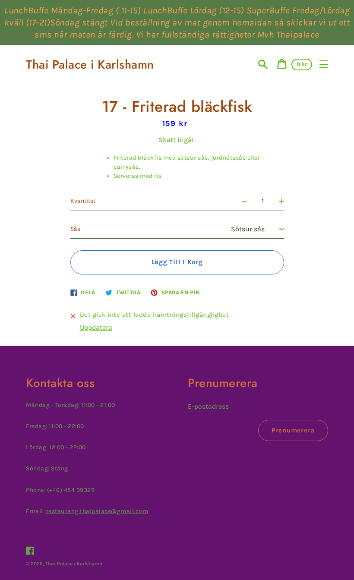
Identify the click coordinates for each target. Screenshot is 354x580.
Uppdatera (96, 327)
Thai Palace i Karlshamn (90, 64)
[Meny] (323, 64)
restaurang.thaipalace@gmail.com (97, 511)
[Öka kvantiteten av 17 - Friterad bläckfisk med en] (281, 201)
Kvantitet (82, 201)
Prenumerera (293, 430)
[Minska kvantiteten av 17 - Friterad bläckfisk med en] (244, 201)
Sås (75, 229)
